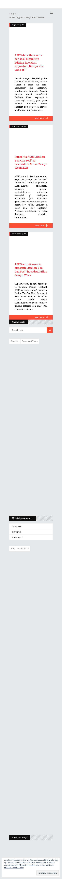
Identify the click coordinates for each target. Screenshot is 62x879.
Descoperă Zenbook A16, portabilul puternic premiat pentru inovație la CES (28, 430)
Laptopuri (16, 531)
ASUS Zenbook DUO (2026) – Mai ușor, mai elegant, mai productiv (38, 664)
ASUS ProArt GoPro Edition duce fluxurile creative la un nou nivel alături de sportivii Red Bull (39, 563)
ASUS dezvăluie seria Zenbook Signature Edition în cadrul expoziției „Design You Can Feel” (29, 62)
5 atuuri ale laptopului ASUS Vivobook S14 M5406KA (28, 489)
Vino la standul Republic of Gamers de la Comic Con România (38, 799)
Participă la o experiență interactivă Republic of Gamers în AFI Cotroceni (37, 776)
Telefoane (16, 526)
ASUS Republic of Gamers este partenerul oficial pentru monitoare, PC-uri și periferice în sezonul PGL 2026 (39, 719)
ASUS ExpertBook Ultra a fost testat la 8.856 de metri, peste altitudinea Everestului (39, 621)
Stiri (25, 126)
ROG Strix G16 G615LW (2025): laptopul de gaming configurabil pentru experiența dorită (30, 445)
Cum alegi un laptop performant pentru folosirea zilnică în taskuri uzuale (30, 391)
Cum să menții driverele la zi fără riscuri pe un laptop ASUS (31, 417)
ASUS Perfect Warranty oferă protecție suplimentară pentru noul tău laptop (38, 643)
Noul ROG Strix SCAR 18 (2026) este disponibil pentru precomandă (37, 601)
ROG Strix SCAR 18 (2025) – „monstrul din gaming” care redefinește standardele (28, 503)
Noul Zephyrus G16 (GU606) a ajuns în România (39, 583)
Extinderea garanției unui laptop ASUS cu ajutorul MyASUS (31, 405)
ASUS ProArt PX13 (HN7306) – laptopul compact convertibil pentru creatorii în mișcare (28, 476)
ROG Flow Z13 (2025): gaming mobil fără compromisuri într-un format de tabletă (30, 460)
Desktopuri (17, 537)
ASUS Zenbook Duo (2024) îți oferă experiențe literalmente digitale (31, 350)
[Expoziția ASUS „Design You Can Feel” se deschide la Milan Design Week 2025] (31, 137)
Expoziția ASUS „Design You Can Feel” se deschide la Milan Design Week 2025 (31, 162)
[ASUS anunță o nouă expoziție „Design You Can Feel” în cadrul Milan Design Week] (31, 244)
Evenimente (16, 126)
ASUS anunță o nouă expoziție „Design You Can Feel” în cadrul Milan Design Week (31, 269)
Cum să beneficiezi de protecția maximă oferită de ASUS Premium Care (31, 376)
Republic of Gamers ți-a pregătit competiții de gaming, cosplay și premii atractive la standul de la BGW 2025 (39, 748)
